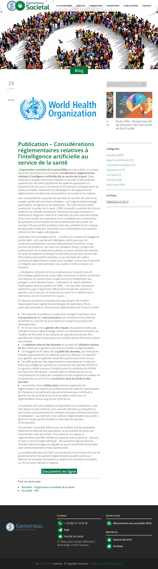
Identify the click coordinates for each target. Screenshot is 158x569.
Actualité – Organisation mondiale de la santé (48, 487)
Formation (112, 175)
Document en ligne (59, 471)
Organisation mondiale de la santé (40, 169)
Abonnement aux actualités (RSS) (132, 523)
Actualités (111, 155)
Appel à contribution (117, 160)
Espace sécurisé (122, 539)
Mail (66, 529)
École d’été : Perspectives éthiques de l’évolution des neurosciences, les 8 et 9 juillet (128, 124)
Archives (117, 546)
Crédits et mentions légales (106, 563)
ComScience (46, 563)
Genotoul (111, 180)
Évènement (112, 170)
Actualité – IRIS (30, 490)
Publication (112, 184)
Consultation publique (118, 165)
